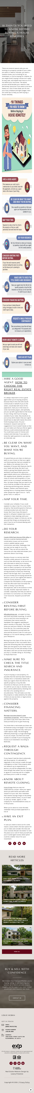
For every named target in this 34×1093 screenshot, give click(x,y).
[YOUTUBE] (19, 1063)
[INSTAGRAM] (15, 1063)
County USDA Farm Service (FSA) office (16, 537)
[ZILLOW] (23, 1063)
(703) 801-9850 (10, 1031)
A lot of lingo (8, 787)
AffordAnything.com (10, 614)
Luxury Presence (17, 1074)
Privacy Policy (24, 1082)
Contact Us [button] (17, 998)
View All (17, 951)
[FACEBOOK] (11, 1063)
